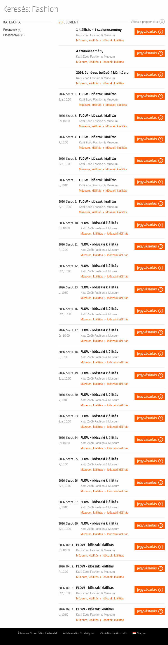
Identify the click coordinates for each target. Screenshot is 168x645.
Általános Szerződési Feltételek (38, 633)
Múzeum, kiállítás (87, 40)
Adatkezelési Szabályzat (78, 633)
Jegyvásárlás (147, 32)
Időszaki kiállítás (113, 40)
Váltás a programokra (144, 21)
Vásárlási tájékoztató (113, 633)
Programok (12, 29)
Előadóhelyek (13, 35)
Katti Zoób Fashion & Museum (95, 35)
